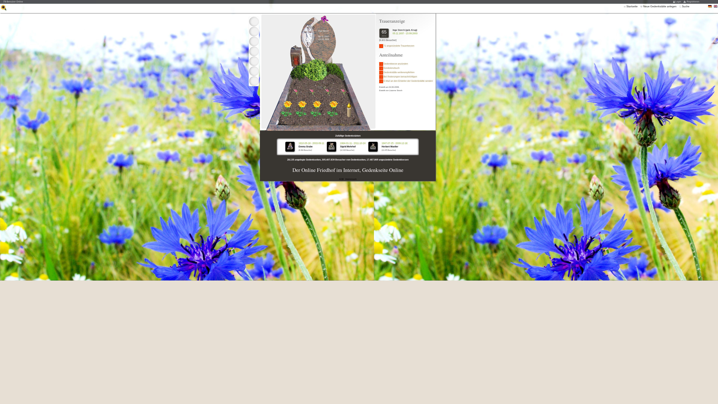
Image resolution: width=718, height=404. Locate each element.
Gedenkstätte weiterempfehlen (399, 72)
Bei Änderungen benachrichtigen (400, 76)
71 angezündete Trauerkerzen (398, 46)
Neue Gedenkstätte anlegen (660, 6)
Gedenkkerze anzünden (395, 63)
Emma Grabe (306, 146)
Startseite (632, 6)
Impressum (351, 179)
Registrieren (693, 1)
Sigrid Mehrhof (348, 146)
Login (678, 1)
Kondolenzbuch (391, 68)
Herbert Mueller (390, 146)
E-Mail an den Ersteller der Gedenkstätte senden (408, 81)
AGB (341, 179)
